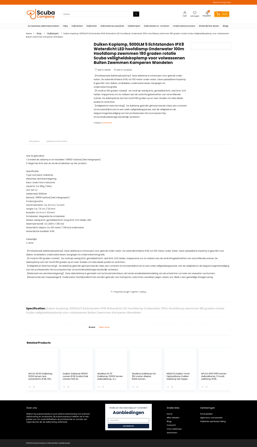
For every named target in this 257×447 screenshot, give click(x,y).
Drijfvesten (77, 25)
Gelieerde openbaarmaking (213, 421)
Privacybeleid (206, 414)
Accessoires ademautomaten (43, 25)
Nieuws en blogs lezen (222, 2)
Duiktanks (91, 25)
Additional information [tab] (56, 141)
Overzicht (171, 425)
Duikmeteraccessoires (112, 25)
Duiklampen (134, 25)
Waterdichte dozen (209, 25)
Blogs (225, 25)
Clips (65, 25)
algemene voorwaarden (211, 417)
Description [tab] (34, 141)
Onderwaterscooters (184, 25)
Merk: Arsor (104, 327)
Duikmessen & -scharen (156, 25)
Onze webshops (174, 429)
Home (29, 33)
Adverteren (172, 432)
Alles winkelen (173, 417)
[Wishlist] (194, 13)
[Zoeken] (136, 14)
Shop (39, 33)
